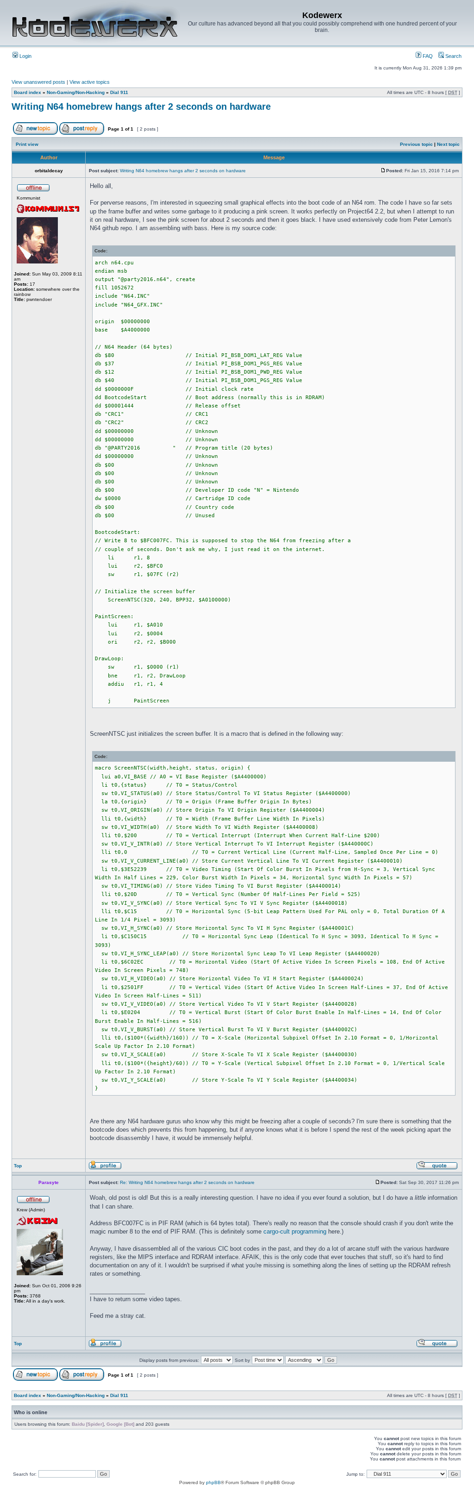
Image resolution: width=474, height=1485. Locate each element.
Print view (27, 144)
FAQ (427, 56)
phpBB (213, 1482)
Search (453, 56)
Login (24, 56)
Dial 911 (119, 92)
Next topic (448, 144)
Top (18, 1165)
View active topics (89, 82)
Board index (27, 92)
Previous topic (416, 144)
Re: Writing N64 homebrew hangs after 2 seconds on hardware (187, 1182)
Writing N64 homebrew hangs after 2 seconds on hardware (141, 106)
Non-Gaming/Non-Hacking (76, 92)
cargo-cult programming (294, 1231)
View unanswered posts (38, 82)
